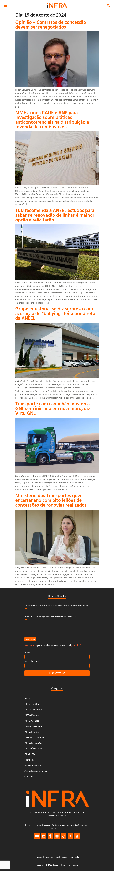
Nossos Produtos (32, 765)
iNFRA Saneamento (33, 726)
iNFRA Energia (31, 715)
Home (27, 698)
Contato (28, 776)
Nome (27, 652)
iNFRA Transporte (33, 709)
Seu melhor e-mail (32, 661)
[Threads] (77, 836)
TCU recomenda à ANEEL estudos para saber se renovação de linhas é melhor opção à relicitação (54, 215)
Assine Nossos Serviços (35, 770)
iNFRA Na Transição (34, 737)
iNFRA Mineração (33, 743)
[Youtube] (37, 836)
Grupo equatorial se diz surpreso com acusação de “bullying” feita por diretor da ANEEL (56, 313)
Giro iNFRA (30, 754)
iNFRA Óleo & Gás (33, 748)
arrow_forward (25, 608)
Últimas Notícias (32, 704)
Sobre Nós (29, 759)
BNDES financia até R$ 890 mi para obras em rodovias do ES (50, 616)
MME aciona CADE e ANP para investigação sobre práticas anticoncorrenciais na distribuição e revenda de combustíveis (52, 119)
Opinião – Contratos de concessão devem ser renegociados (50, 24)
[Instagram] (57, 836)
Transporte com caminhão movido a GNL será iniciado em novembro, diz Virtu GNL (52, 408)
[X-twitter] (70, 836)
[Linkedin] (43, 836)
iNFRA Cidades (31, 720)
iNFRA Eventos (31, 731)
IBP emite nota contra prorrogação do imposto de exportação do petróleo (56, 605)
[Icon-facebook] (50, 836)
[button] (5, 5)
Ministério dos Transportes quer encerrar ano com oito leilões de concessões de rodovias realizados (51, 500)
